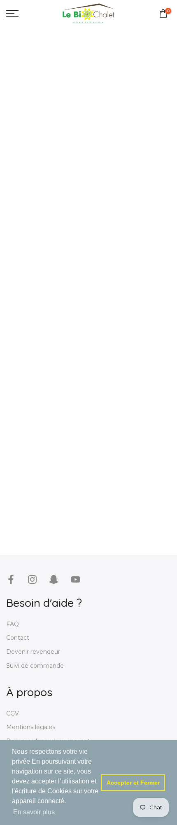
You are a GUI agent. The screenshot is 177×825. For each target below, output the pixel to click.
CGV (12, 713)
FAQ (12, 624)
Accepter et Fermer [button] (133, 782)
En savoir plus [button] (34, 812)
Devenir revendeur (33, 651)
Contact (17, 637)
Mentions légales (30, 727)
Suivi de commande (35, 665)
